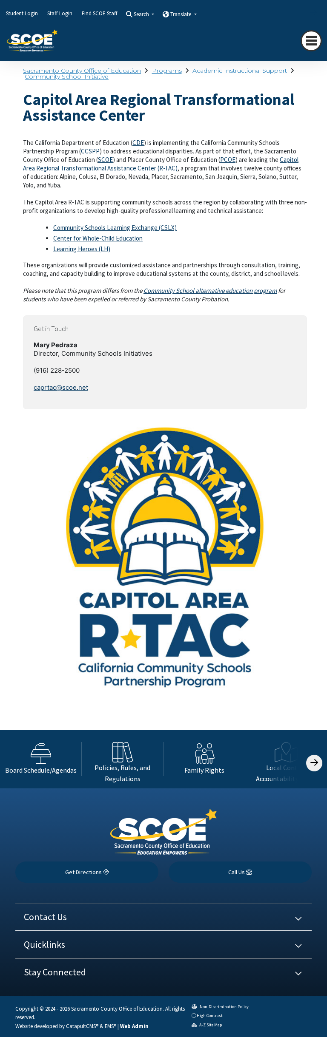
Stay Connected (55, 972)
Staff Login (59, 13)
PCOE (227, 160)
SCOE (105, 160)
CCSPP (90, 151)
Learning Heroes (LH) (81, 249)
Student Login (22, 13)
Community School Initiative (67, 76)
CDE (138, 143)
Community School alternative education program (210, 290)
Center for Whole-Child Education (98, 238)
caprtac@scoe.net (61, 387)
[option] (41, 759)
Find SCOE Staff (100, 13)
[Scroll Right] (314, 763)
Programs (167, 70)
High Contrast (210, 1015)
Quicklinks (44, 944)
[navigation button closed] (311, 40)
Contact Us (45, 917)
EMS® (110, 1026)
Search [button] (142, 14)
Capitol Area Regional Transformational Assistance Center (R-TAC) (160, 164)
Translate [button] (181, 14)
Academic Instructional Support (239, 70)
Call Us (237, 872)
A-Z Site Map (210, 1025)
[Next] (307, 12)
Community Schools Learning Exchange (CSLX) (115, 228)
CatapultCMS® (82, 1026)
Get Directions (84, 872)
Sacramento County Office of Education (82, 70)
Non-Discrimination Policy (224, 1006)
